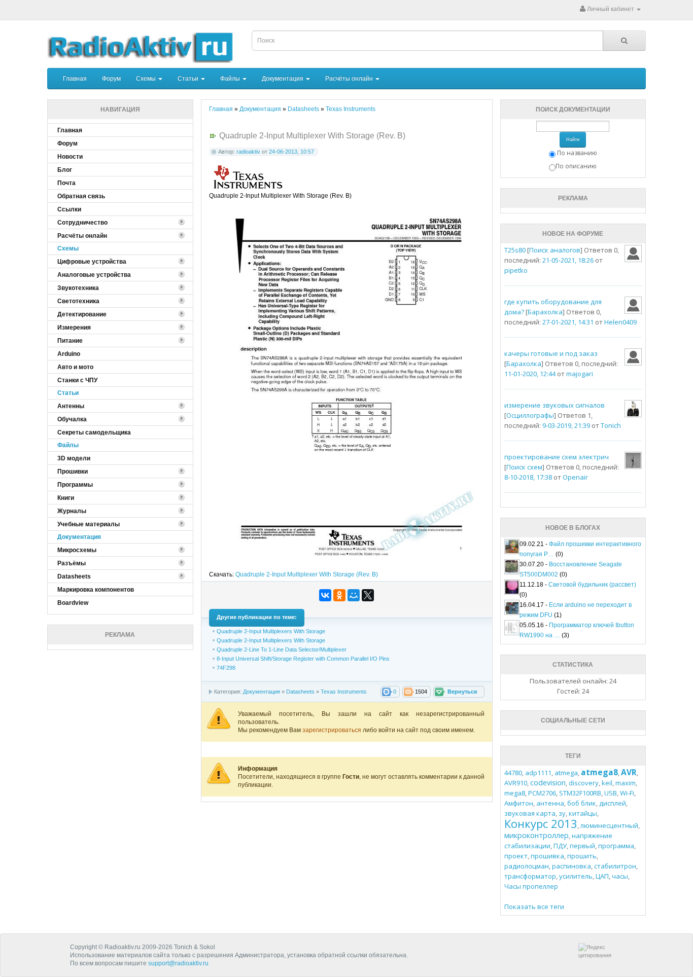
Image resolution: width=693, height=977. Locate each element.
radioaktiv (248, 152)
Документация (283, 78)
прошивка (547, 855)
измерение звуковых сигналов (554, 405)
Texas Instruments (344, 692)
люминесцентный (609, 825)
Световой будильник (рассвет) (592, 584)
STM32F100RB (580, 793)
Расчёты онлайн (349, 78)
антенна (550, 803)
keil (607, 782)
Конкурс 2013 (540, 823)
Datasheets (300, 692)
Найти (572, 139)
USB (610, 793)
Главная (75, 78)
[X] (368, 595)
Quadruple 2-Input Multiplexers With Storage (271, 631)
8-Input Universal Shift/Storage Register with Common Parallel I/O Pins (303, 659)
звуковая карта (530, 813)
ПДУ (560, 845)
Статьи (189, 78)
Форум (111, 78)
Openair (575, 477)
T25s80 (515, 250)
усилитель (576, 876)
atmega (566, 772)
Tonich (611, 425)
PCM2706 (542, 793)
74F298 (226, 668)
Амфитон (518, 803)
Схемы (146, 78)
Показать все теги (534, 906)
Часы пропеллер (531, 886)
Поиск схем (524, 467)
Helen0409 (620, 322)
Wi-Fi (627, 793)
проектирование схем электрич (556, 456)
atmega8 (599, 772)
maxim (625, 782)
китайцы (583, 813)
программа (616, 845)
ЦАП (602, 876)
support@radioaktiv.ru (178, 963)
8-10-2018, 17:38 (528, 477)
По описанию (576, 166)
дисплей (612, 803)
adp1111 (538, 772)
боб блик (581, 803)
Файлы (230, 78)
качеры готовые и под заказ (551, 353)
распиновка (571, 866)
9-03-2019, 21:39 (566, 425)
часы (620, 876)
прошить (582, 855)
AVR (629, 772)
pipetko (516, 270)
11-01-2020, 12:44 (530, 373)
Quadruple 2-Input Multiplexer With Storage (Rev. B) (306, 574)
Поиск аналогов (554, 250)
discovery (584, 782)
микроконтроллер (536, 835)
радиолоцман (526, 866)
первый (582, 845)
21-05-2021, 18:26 (568, 260)
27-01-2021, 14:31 (568, 322)
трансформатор (530, 876)
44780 (513, 772)
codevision (548, 782)
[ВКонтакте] (325, 595)
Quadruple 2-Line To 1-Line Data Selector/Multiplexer (281, 649)
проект (516, 855)
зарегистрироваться (332, 730)
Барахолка (545, 311)
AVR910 (515, 782)
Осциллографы (530, 415)
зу (562, 813)
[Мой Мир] (354, 595)
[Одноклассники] (339, 595)
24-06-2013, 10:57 (291, 152)
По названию (577, 153)
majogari (579, 373)
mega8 (514, 793)
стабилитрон (615, 866)
